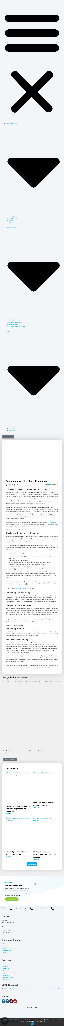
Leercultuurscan (13, 225)
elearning (52, 522)
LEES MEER (8, 814)
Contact (10, 432)
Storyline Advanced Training (15, 322)
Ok (32, 1023)
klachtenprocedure (23, 991)
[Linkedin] (3, 1001)
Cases (7, 328)
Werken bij (11, 428)
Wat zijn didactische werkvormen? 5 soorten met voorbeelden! (44, 854)
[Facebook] (7, 1001)
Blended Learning (13, 218)
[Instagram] (11, 1001)
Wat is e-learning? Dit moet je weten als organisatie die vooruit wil (18, 808)
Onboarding (11, 220)
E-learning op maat (13, 216)
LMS (10, 222)
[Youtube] (15, 1001)
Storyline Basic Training (14, 320)
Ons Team (11, 426)
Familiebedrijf (12, 430)
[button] (32, 62)
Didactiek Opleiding (13, 324)
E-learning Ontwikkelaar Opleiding (17, 326)
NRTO (12, 988)
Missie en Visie (12, 423)
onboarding (51, 501)
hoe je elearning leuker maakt (19, 588)
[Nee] (61, 1021)
